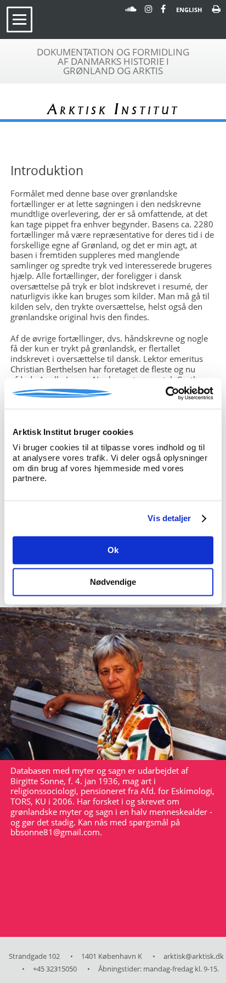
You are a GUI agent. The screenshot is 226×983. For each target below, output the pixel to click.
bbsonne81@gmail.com (55, 831)
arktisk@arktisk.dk (193, 956)
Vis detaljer (169, 518)
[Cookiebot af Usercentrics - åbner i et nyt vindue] (165, 393)
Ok (113, 550)
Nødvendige (113, 582)
